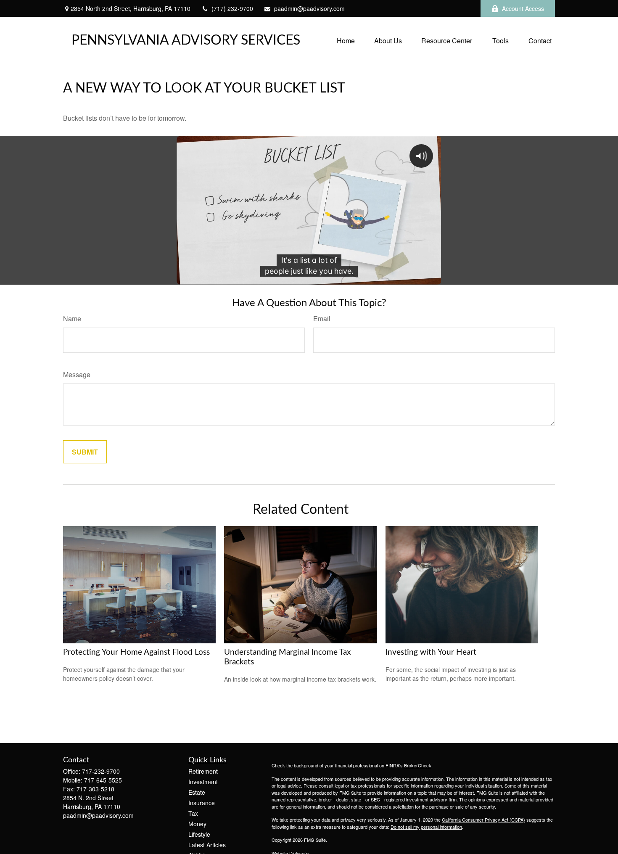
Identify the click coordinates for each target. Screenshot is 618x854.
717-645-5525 (103, 780)
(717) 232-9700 (232, 8)
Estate (196, 792)
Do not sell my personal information (426, 826)
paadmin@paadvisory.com (309, 8)
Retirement (203, 771)
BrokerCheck (417, 765)
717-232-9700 (101, 771)
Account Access (523, 8)
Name (72, 318)
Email (321, 318)
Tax (193, 813)
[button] (345, 40)
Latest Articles (207, 845)
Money (197, 824)
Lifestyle (199, 834)
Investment (203, 781)
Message (76, 374)
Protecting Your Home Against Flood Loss (136, 652)
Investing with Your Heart (431, 652)
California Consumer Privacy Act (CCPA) (483, 819)
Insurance (201, 802)
